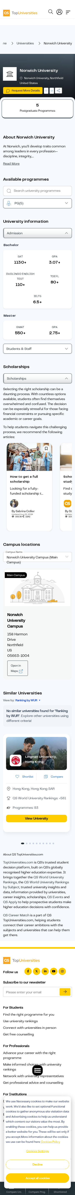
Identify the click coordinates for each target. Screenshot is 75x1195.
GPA (55, 256)
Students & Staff (19, 349)
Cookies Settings (37, 1151)
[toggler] (68, 11)
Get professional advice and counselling (33, 1083)
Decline (37, 1164)
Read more (11, 164)
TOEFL (54, 276)
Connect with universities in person (29, 1028)
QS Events (55, 897)
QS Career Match (16, 915)
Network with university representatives (33, 1076)
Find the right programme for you (28, 1015)
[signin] (59, 11)
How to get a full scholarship (24, 479)
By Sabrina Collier (23, 511)
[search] (50, 12)
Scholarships (16, 379)
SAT (20, 256)
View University (36, 818)
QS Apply (10, 902)
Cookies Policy (50, 1142)
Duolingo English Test (20, 276)
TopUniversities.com (18, 862)
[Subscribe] (65, 992)
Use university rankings (20, 1021)
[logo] (20, 11)
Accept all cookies (38, 1178)
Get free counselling (18, 1034)
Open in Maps (16, 668)
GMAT (20, 327)
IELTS (37, 296)
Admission (14, 233)
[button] (22, 843)
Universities (25, 43)
